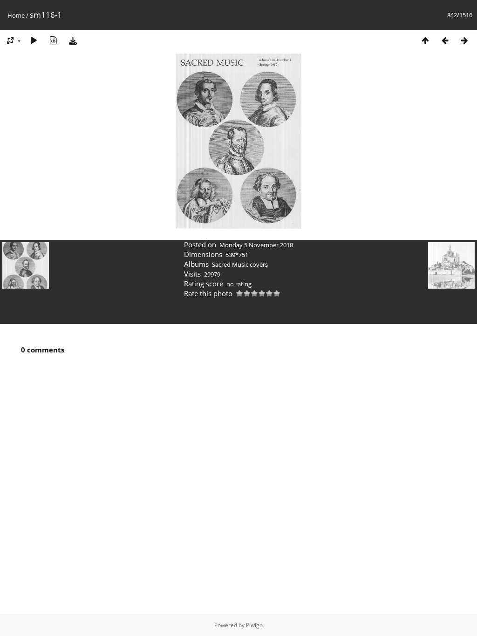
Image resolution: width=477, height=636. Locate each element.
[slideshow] (33, 40)
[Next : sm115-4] (464, 40)
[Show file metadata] (53, 40)
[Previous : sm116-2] (445, 40)
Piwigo (254, 625)
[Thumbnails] (425, 40)
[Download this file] (72, 40)
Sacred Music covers (240, 264)
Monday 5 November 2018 (256, 245)
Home (16, 15)
